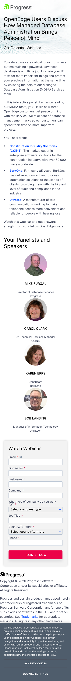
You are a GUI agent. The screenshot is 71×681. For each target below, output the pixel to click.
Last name (15, 479)
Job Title (14, 515)
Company (15, 490)
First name (16, 468)
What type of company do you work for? (32, 503)
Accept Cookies (35, 663)
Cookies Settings (35, 673)
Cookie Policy (30, 648)
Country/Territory (20, 527)
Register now (35, 555)
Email (31, 457)
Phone (13, 538)
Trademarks (29, 616)
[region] (35, 652)
